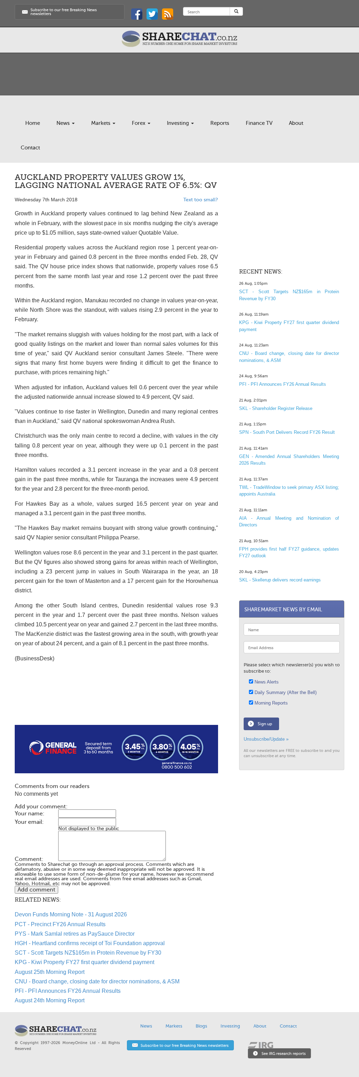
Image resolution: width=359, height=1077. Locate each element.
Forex (139, 123)
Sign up (265, 723)
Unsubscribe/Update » (266, 739)
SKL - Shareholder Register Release (275, 408)
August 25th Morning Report (49, 972)
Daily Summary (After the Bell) (285, 692)
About (296, 123)
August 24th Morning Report (49, 1000)
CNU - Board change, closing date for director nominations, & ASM (97, 981)
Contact (30, 147)
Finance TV (259, 123)
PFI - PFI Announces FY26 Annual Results (68, 991)
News (63, 123)
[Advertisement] (116, 702)
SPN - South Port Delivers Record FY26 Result (287, 432)
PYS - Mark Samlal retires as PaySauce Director (75, 934)
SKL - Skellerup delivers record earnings (280, 580)
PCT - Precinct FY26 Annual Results (60, 924)
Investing (178, 123)
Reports (219, 123)
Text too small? (200, 199)
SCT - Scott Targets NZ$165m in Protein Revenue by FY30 (88, 953)
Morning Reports (270, 703)
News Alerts (266, 682)
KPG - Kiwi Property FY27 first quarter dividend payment (84, 962)
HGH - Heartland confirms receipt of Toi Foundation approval (90, 943)
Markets (101, 123)
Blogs (201, 1026)
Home (32, 123)
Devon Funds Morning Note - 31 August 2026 (71, 914)
